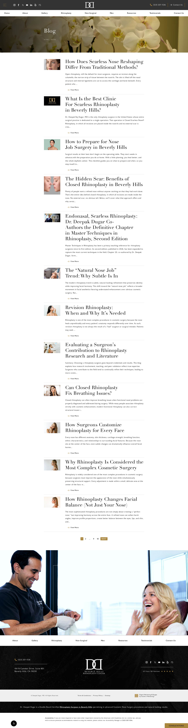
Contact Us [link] (179, 13)
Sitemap (107, 695)
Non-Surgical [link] (90, 13)
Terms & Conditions (84, 695)
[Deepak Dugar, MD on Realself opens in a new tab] (40, 5)
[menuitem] (14, 5)
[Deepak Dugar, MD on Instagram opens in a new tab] (14, 5)
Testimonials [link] (155, 13)
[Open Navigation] (4, 5)
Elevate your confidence (94, 605)
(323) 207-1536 (127, 720)
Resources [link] (131, 13)
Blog (53, 39)
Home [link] (7, 13)
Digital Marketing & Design (148, 695)
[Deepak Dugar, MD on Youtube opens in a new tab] (27, 5)
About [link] (25, 13)
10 (98, 539)
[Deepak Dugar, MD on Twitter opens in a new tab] (23, 5)
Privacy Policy (98, 695)
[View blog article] (52, 64)
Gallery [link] (44, 13)
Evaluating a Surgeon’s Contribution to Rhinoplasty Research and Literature (96, 351)
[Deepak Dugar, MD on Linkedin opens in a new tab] (31, 5)
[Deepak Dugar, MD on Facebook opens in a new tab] (19, 5)
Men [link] (112, 13)
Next (104, 539)
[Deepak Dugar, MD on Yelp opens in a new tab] (35, 5)
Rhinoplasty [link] (66, 13)
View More (74, 90)
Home (46, 39)
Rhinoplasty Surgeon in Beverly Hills (76, 707)
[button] (14, 723)
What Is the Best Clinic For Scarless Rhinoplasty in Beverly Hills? (92, 105)
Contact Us (178, 5)
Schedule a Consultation (95, 616)
